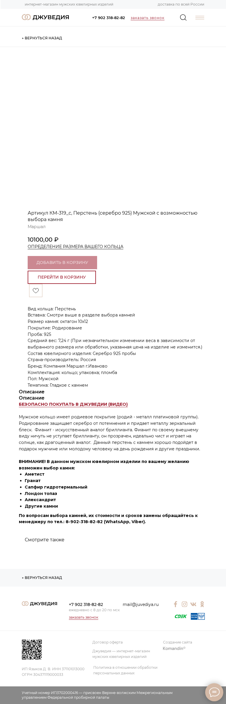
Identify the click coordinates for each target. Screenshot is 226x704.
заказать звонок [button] (147, 18)
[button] (73, 404)
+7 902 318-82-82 (108, 17)
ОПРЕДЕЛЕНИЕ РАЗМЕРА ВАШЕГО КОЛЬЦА (75, 246)
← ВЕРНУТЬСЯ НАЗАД (42, 38)
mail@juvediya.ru (141, 604)
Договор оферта (107, 642)
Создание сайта (177, 642)
